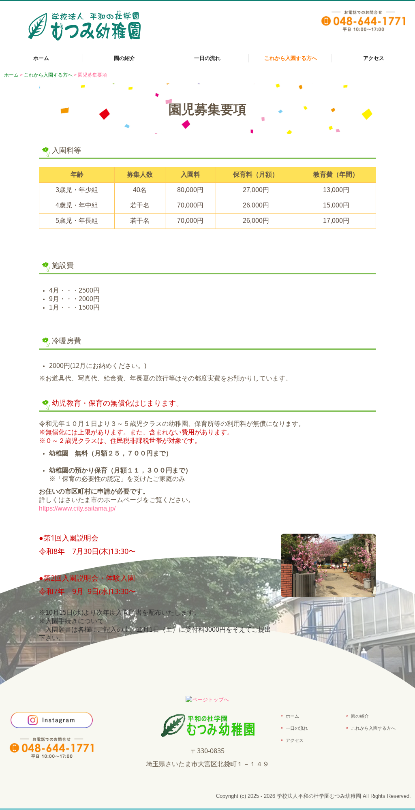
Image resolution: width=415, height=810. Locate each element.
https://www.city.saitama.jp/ (77, 508)
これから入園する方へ (290, 58)
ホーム (41, 58)
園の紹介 (124, 58)
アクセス (373, 58)
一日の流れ (207, 58)
